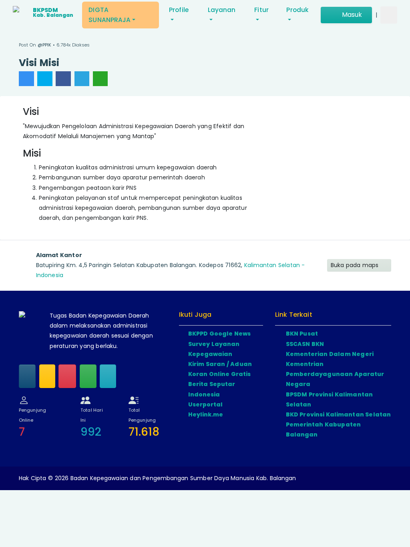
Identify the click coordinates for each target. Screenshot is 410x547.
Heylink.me (205, 414)
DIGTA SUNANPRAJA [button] (109, 15)
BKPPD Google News (219, 334)
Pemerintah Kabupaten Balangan (323, 429)
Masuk (351, 14)
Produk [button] (297, 10)
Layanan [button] (222, 10)
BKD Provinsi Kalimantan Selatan (338, 414)
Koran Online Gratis (219, 374)
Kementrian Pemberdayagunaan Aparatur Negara (335, 374)
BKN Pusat (302, 334)
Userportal (205, 404)
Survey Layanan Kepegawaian (214, 349)
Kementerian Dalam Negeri (330, 354)
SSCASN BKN (305, 344)
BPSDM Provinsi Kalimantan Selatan (329, 399)
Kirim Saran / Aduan (220, 364)
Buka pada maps (355, 265)
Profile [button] (179, 10)
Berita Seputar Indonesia (211, 389)
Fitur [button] (261, 10)
